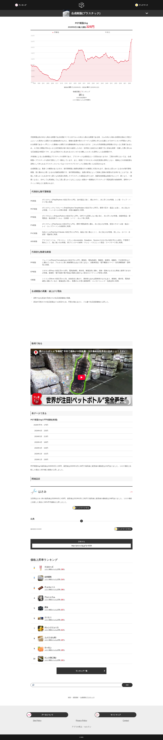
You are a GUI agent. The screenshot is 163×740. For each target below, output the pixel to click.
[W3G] (81, 5)
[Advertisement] (81, 118)
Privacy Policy (81, 720)
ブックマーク (143, 5)
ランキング (22, 5)
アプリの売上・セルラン (81, 727)
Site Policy (37, 720)
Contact (126, 720)
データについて (47, 715)
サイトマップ (116, 715)
